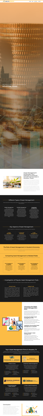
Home (30, 1)
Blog (32, 1)
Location (35, 1)
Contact (39, 1)
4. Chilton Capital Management (30, 385)
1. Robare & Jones (12, 363)
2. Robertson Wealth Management (30, 363)
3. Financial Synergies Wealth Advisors (11, 386)
